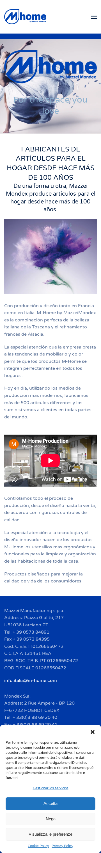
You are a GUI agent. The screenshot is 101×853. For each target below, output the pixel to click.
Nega (51, 818)
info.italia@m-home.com (30, 680)
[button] (92, 731)
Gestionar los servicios (50, 788)
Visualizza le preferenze (50, 834)
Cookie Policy (38, 846)
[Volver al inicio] (26, 17)
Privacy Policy (62, 846)
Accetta (50, 803)
